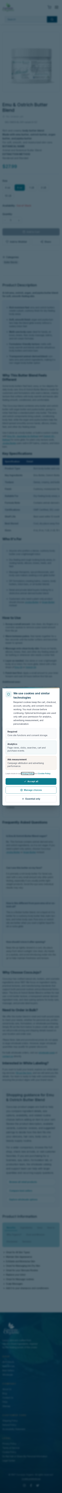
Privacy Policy (27, 773)
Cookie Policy (44, 773)
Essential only (32, 798)
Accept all (33, 781)
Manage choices (33, 790)
